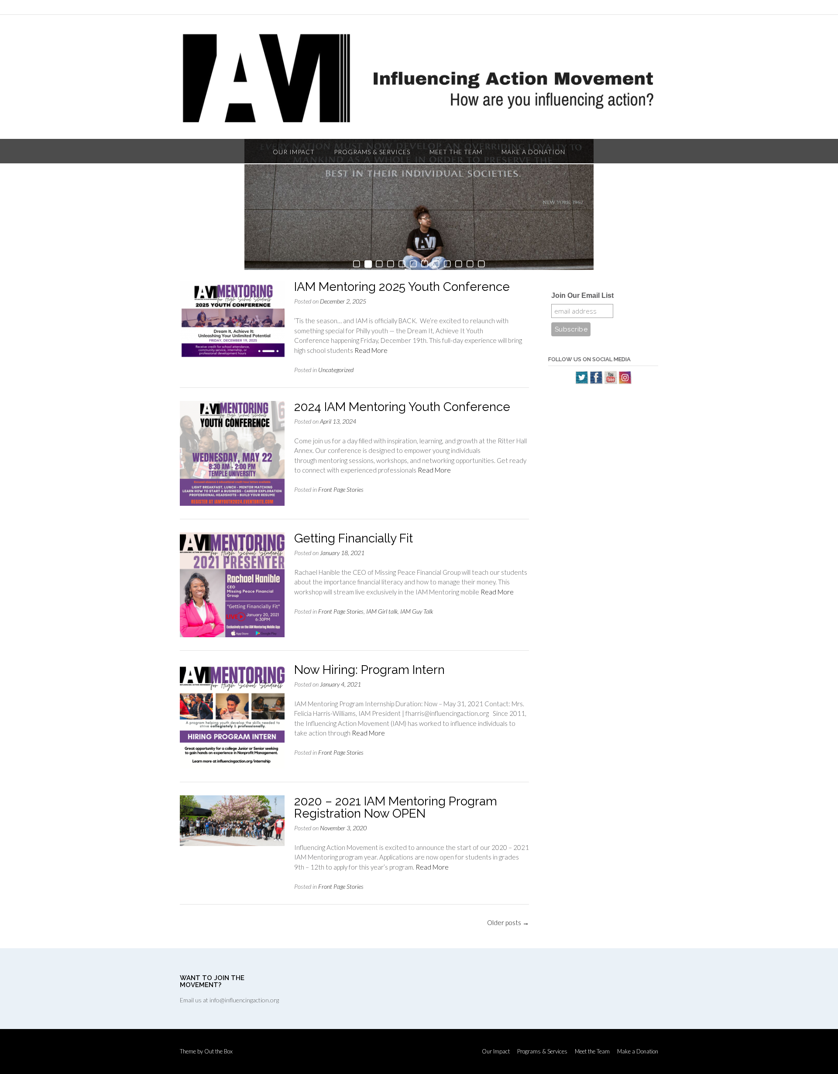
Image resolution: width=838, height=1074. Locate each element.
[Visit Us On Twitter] (581, 382)
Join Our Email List (582, 295)
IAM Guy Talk (416, 611)
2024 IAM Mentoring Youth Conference (402, 407)
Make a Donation (533, 151)
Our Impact (294, 151)
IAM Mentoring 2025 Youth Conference (402, 287)
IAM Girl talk (382, 611)
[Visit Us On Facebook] (596, 382)
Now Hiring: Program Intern (369, 670)
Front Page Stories (341, 489)
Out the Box (218, 1051)
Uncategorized (336, 369)
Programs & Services (372, 151)
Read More (371, 350)
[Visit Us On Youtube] (610, 382)
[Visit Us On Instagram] (625, 382)
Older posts (508, 922)
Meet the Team (455, 151)
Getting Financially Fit (353, 538)
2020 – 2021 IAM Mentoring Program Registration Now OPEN (395, 807)
